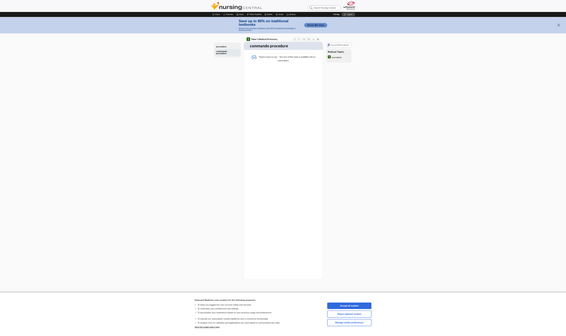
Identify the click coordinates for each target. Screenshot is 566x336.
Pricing (336, 14)
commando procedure (221, 52)
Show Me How (315, 25)
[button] (291, 14)
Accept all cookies (349, 305)
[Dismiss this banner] (558, 25)
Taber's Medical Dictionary (264, 39)
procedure (221, 46)
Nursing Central (247, 5)
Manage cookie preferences (349, 322)
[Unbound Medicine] (349, 5)
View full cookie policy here (207, 327)
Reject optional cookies (349, 314)
